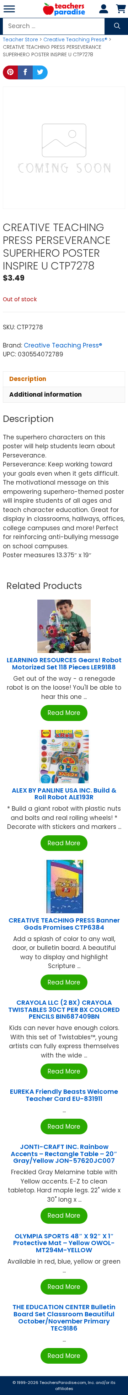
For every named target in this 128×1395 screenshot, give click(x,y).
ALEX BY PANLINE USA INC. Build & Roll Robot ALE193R (64, 794)
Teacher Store (20, 39)
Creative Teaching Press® (75, 39)
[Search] (117, 26)
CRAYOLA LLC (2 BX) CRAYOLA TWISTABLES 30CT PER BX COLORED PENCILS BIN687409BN (64, 1009)
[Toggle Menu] (9, 8)
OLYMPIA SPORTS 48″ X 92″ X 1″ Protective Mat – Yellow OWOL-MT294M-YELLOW (64, 1243)
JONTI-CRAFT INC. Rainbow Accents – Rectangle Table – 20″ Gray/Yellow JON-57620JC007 (64, 1153)
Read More (64, 713)
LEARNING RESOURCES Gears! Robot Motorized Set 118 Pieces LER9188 (64, 663)
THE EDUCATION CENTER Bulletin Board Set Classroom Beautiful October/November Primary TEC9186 (64, 1317)
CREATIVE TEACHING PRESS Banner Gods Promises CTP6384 (64, 924)
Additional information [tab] (45, 394)
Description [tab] (27, 379)
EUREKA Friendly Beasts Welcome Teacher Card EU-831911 (64, 1095)
